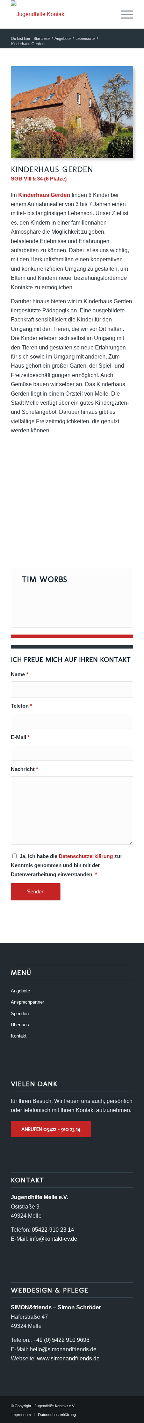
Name (19, 674)
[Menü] (123, 14)
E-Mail (20, 737)
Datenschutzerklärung (86, 856)
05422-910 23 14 (53, 1230)
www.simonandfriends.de (68, 1358)
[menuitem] (123, 14)
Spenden (20, 1013)
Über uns (20, 1024)
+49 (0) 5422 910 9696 (61, 1340)
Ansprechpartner (27, 1002)
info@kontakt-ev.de (53, 1239)
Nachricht (24, 769)
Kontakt (19, 1036)
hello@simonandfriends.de (63, 1349)
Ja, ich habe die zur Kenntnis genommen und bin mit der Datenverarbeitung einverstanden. (66, 866)
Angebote (20, 990)
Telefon (21, 706)
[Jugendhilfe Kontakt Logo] (60, 14)
